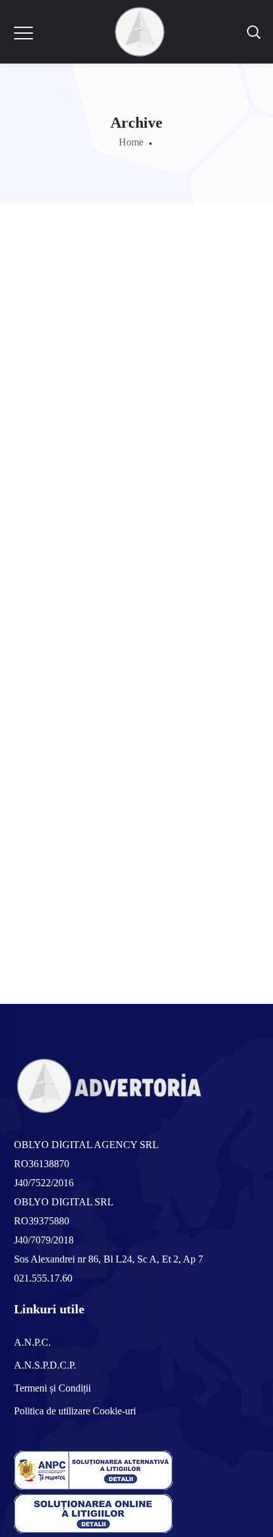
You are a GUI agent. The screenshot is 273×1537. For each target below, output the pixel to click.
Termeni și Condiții (52, 1388)
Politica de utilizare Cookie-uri (75, 1410)
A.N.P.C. (32, 1342)
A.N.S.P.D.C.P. (45, 1365)
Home (131, 142)
